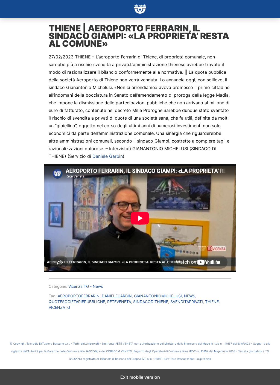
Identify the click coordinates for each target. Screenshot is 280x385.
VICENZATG (59, 307)
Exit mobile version (140, 377)
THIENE (212, 301)
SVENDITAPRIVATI (186, 301)
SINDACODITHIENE (150, 301)
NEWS (189, 296)
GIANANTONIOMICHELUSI (158, 296)
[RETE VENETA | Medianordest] (140, 9)
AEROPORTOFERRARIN (79, 296)
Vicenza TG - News (85, 286)
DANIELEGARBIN (117, 296)
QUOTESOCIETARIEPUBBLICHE (77, 301)
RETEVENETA (119, 301)
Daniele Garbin (107, 156)
